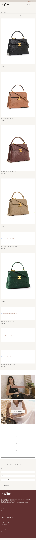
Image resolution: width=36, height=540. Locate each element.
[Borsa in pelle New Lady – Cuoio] (18, 78)
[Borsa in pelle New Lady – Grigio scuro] (8, 238)
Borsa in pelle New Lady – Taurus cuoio (9, 364)
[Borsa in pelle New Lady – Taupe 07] (18, 185)
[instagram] (1, 531)
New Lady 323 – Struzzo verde (7, 299)
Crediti (2, 508)
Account (2, 521)
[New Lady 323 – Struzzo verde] (18, 260)
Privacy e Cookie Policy (5, 522)
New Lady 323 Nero (5, 64)
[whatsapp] (3, 531)
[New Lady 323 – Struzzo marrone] (9, 335)
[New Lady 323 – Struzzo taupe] (9, 313)
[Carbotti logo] (5, 3)
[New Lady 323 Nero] (18, 25)
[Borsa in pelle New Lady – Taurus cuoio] (8, 356)
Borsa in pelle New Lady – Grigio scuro (9, 246)
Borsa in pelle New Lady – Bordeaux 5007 (9, 171)
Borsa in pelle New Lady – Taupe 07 (8, 224)
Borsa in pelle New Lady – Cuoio (7, 118)
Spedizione (3, 520)
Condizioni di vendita (4, 519)
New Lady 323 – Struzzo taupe (7, 321)
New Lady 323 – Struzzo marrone (8, 343)
